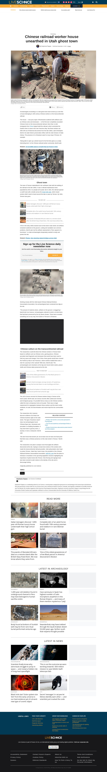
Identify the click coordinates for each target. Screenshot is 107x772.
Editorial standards (40, 760)
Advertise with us (61, 757)
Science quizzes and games (79, 718)
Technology (60, 6)
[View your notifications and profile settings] (92, 2)
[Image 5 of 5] (60, 161)
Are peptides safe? (65, 10)
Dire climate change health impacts (27, 10)
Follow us (53, 107)
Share (23, 107)
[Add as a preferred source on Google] (53, 747)
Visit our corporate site (81, 742)
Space (52, 6)
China (31, 126)
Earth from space (36, 721)
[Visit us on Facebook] (59, 2)
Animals (16, 6)
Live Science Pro (91, 10)
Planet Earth (45, 6)
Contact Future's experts (42, 754)
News (69, 46)
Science (38, 6)
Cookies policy (38, 757)
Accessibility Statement (18, 754)
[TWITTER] (17, 481)
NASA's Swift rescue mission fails (48, 10)
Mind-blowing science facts (79, 728)
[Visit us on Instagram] (64, 2)
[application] (42, 331)
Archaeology (23, 6)
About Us (58, 754)
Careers (13, 760)
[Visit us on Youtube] (66, 2)
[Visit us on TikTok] (71, 2)
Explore (67, 6)
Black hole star (78, 10)
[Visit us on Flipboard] (69, 2)
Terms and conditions (85, 754)
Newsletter (61, 107)
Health (31, 6)
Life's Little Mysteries (37, 718)
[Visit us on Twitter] (61, 2)
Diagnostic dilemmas (37, 723)
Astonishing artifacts (37, 725)
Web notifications (83, 757)
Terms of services (39, 259)
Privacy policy (15, 757)
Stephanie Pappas (46, 46)
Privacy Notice (24, 260)
